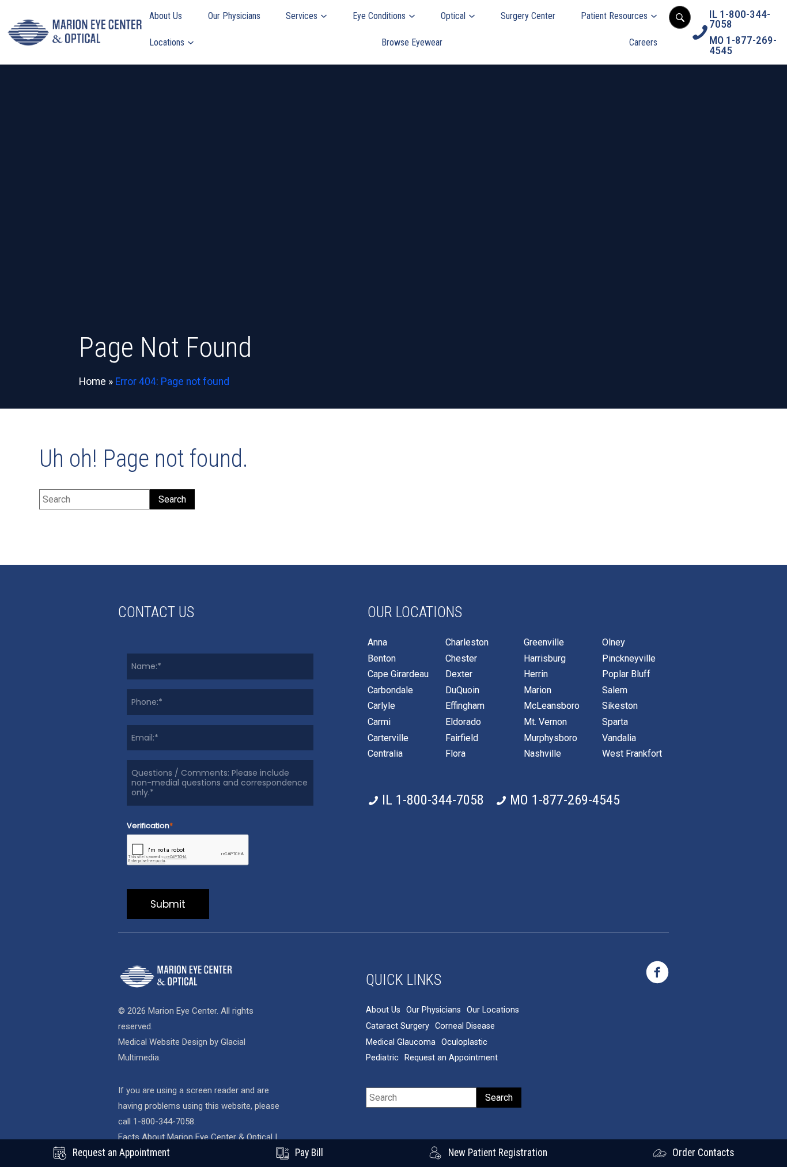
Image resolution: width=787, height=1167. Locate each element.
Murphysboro (550, 738)
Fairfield (461, 738)
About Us (165, 15)
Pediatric (382, 1058)
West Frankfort (632, 754)
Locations (166, 42)
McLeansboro (552, 706)
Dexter (458, 674)
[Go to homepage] (74, 32)
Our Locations (493, 1010)
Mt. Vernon (545, 722)
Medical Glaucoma (401, 1042)
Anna (377, 642)
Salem (614, 690)
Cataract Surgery (397, 1026)
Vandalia (619, 738)
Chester (461, 659)
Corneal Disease (465, 1026)
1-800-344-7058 (163, 1121)
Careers (643, 42)
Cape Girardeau (398, 674)
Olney (613, 642)
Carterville (388, 738)
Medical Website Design (162, 1042)
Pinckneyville (629, 659)
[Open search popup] (680, 17)
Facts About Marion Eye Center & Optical (195, 1137)
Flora (455, 754)
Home (92, 381)
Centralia (385, 754)
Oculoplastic (464, 1042)
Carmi (379, 722)
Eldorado (463, 722)
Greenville (544, 642)
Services (301, 15)
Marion (537, 690)
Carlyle (381, 706)
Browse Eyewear (411, 42)
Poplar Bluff (626, 674)
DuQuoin (462, 690)
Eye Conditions (379, 15)
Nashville (542, 754)
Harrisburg (545, 659)
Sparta (615, 722)
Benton (382, 659)
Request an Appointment (451, 1058)
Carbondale (390, 690)
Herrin (536, 674)
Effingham (465, 706)
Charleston (467, 642)
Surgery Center (528, 15)
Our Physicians (234, 15)
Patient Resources (614, 15)
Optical (453, 15)
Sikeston (620, 706)
